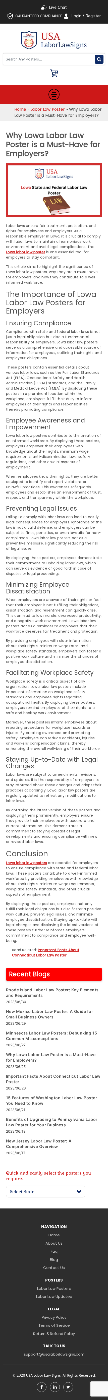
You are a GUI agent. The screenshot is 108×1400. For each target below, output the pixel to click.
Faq (54, 1251)
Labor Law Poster (47, 109)
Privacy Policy (54, 1317)
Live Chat (58, 7)
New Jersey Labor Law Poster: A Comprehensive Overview (39, 1143)
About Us (54, 1243)
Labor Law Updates (54, 1296)
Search (99, 59)
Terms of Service (54, 1325)
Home (20, 109)
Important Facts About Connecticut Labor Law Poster (45, 952)
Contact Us (54, 1267)
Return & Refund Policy (54, 1333)
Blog (54, 1259)
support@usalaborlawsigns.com (54, 1354)
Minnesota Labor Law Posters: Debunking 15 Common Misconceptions (51, 1035)
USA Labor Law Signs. (44, 1375)
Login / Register (86, 15)
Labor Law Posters (54, 1288)
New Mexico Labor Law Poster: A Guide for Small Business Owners (49, 1014)
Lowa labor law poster (25, 252)
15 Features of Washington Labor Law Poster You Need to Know (51, 1100)
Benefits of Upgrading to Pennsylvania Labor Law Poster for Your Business (51, 1122)
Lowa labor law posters (26, 862)
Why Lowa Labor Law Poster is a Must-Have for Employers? (50, 1057)
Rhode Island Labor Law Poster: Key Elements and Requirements (52, 992)
